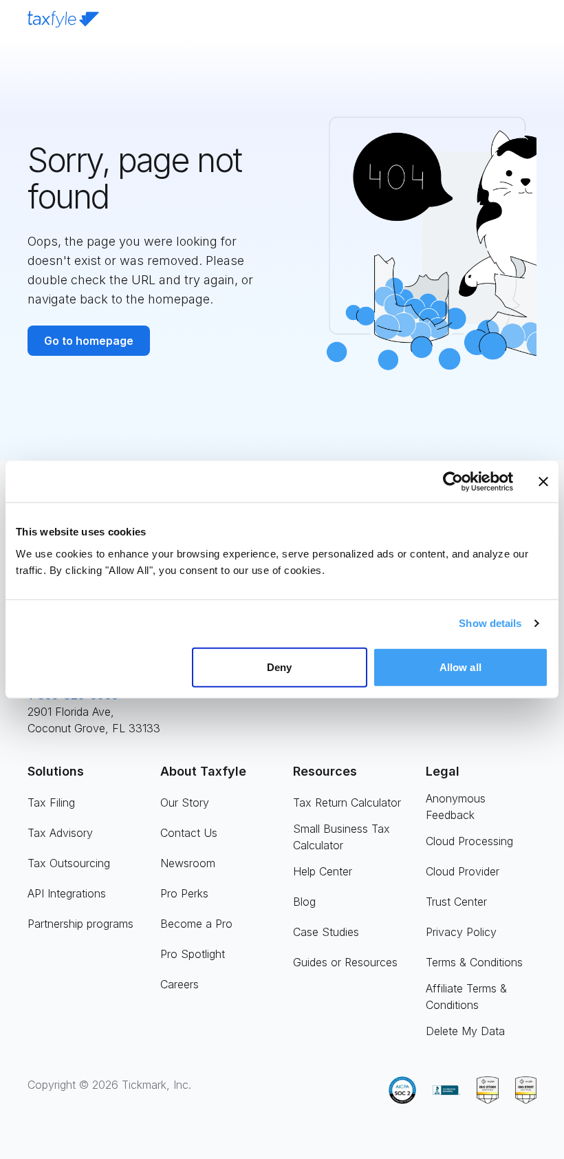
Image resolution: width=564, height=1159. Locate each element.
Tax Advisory (60, 833)
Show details (490, 623)
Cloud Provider (462, 871)
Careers (179, 984)
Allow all (460, 666)
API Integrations (67, 893)
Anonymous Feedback (456, 806)
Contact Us (188, 833)
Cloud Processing (469, 841)
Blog (304, 901)
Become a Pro (196, 924)
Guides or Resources (345, 962)
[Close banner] (543, 482)
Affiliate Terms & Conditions (466, 996)
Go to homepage (88, 341)
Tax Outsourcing (69, 863)
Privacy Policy (461, 932)
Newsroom (187, 863)
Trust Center (456, 901)
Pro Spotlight (192, 954)
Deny (279, 666)
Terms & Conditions (474, 962)
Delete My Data (465, 1031)
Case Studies (326, 932)
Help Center (322, 871)
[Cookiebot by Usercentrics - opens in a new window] (453, 481)
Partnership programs (80, 924)
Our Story (184, 802)
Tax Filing (51, 802)
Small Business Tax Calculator (341, 837)
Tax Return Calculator (347, 802)
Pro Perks (184, 893)
